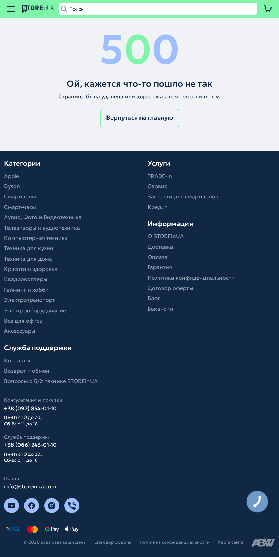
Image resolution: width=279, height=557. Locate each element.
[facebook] (31, 505)
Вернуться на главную (139, 117)
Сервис (157, 186)
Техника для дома (28, 258)
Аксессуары (19, 330)
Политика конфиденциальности (191, 277)
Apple (11, 176)
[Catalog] (11, 9)
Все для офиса (23, 320)
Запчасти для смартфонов (183, 196)
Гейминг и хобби (26, 289)
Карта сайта (230, 542)
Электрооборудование (35, 310)
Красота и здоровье (31, 268)
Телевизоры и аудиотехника (42, 227)
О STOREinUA (166, 236)
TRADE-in (160, 176)
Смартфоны (20, 196)
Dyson (12, 186)
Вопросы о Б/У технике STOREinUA (51, 381)
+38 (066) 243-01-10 (30, 444)
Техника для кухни (28, 248)
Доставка (160, 246)
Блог (154, 298)
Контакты (17, 360)
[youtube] (11, 505)
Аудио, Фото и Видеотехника (43, 217)
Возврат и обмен (26, 370)
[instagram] (51, 505)
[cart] (268, 9)
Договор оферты (170, 287)
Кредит (157, 206)
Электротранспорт (29, 299)
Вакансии (160, 308)
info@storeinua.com (30, 486)
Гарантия (160, 267)
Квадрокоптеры (25, 279)
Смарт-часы (20, 206)
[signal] (71, 505)
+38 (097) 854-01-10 (30, 408)
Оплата (158, 256)
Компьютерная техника (36, 237)
